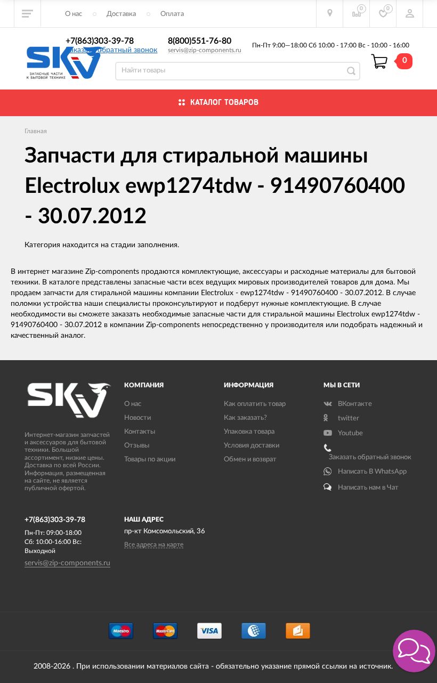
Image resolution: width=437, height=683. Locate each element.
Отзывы (136, 445)
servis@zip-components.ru (204, 50)
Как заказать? (245, 417)
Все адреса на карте (153, 544)
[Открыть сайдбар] (27, 13)
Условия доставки (251, 445)
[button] (414, 651)
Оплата (172, 14)
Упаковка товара (249, 431)
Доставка (121, 14)
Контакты (139, 431)
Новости (137, 417)
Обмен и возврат (250, 459)
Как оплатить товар (255, 404)
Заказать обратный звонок (111, 50)
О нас (73, 14)
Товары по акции (149, 459)
